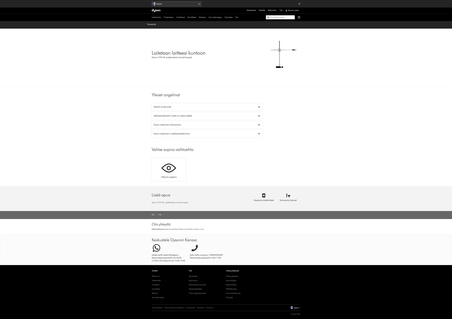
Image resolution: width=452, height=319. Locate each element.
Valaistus (202, 17)
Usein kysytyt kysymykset (197, 293)
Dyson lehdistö (231, 281)
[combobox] (176, 3)
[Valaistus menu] (207, 17)
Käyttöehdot (200, 308)
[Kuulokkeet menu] (197, 17)
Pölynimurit (155, 276)
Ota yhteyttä (193, 276)
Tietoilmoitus (209, 308)
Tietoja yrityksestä (232, 276)
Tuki (281, 10)
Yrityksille (262, 10)
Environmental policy (233, 293)
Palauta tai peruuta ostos (197, 285)
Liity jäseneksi (251, 10)
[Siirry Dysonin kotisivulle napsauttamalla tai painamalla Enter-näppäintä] (156, 10)
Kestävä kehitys (231, 285)
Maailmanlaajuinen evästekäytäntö (174, 308)
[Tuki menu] (239, 17)
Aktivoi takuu (272, 10)
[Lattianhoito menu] (162, 17)
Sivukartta (229, 298)
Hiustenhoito (169, 17)
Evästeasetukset (190, 308)
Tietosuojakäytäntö (157, 308)
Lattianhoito (156, 17)
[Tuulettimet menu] (186, 17)
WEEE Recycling (231, 289)
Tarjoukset (228, 17)
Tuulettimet (180, 17)
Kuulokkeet (192, 17)
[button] (295, 307)
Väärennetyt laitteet (195, 289)
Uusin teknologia (215, 17)
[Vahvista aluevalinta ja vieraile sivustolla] (299, 4)
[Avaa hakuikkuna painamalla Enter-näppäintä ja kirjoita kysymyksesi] (280, 17)
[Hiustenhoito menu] (175, 17)
